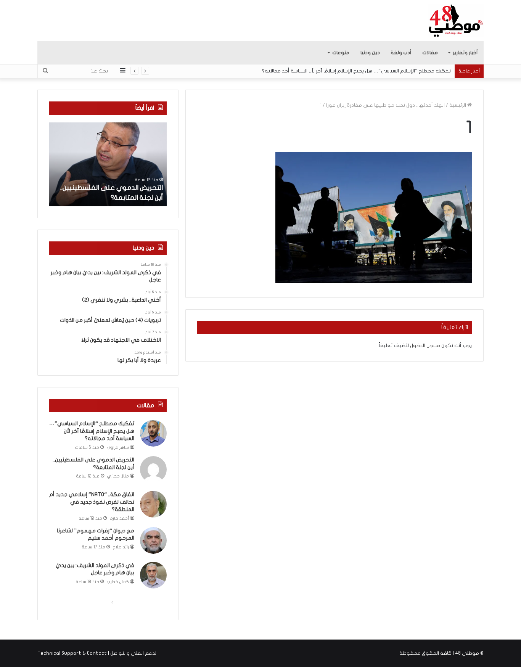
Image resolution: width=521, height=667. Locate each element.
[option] (108, 164)
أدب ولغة (401, 52)
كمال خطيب (118, 582)
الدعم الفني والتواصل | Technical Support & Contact (97, 653)
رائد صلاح (121, 547)
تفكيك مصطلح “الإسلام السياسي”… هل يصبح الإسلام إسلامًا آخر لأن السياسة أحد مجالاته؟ (356, 71)
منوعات (340, 52)
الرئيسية (458, 105)
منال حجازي (118, 476)
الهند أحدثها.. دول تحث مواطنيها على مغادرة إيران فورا (385, 105)
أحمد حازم (119, 518)
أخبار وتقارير (465, 52)
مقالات (430, 52)
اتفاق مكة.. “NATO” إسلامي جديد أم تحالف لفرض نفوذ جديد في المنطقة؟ (91, 502)
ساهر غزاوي (118, 447)
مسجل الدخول (425, 345)
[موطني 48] (456, 20)
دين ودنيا (370, 52)
